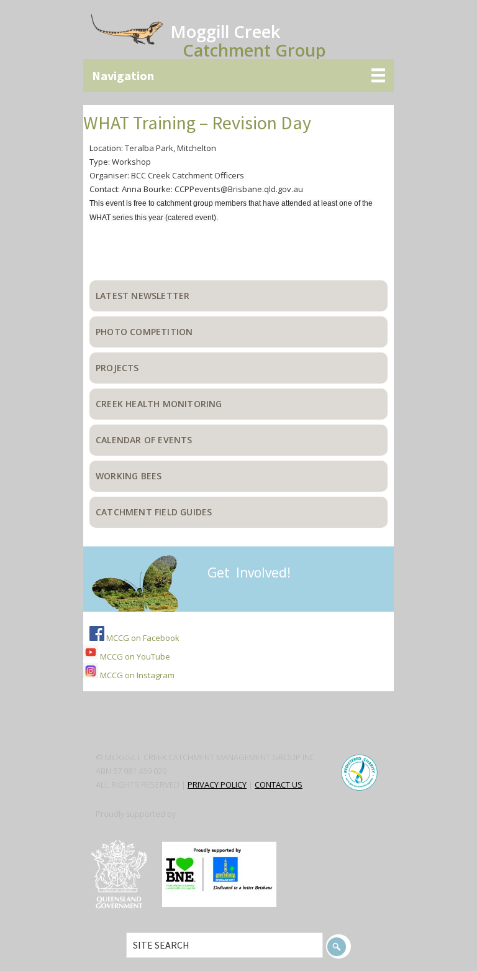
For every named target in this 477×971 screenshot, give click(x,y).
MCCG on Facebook (141, 637)
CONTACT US (278, 784)
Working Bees (128, 476)
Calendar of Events (144, 440)
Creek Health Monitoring (159, 404)
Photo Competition (144, 332)
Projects (117, 368)
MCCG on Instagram (136, 675)
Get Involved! (249, 572)
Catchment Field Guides (154, 512)
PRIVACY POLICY (217, 784)
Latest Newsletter (142, 295)
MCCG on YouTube (134, 656)
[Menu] (238, 75)
